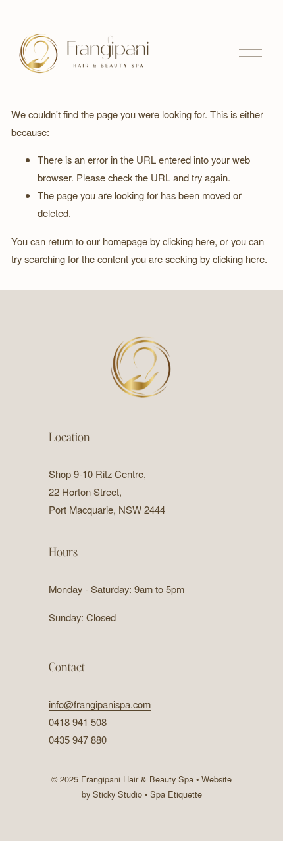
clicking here (189, 241)
